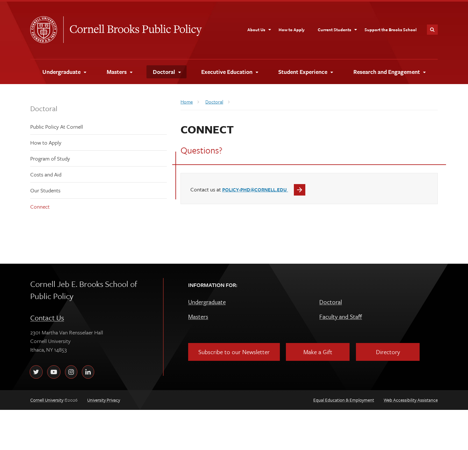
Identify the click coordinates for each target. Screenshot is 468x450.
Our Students (45, 190)
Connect (40, 207)
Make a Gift (317, 351)
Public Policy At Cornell (56, 127)
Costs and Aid (45, 174)
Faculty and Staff (340, 316)
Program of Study (50, 158)
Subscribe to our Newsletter (234, 351)
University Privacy (103, 399)
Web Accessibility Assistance (411, 399)
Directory (388, 351)
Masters (198, 316)
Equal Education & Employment (343, 399)
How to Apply (45, 142)
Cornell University (46, 30)
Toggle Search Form (432, 30)
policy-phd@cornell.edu (255, 189)
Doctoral (43, 108)
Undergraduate (207, 301)
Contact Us (47, 317)
